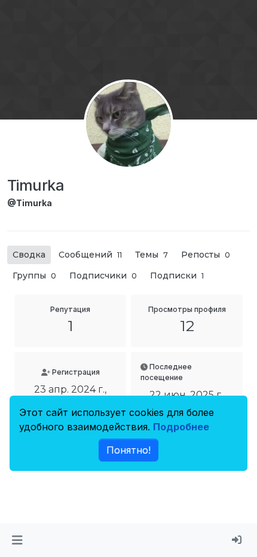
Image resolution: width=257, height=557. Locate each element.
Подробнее (181, 427)
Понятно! (128, 450)
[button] (17, 540)
